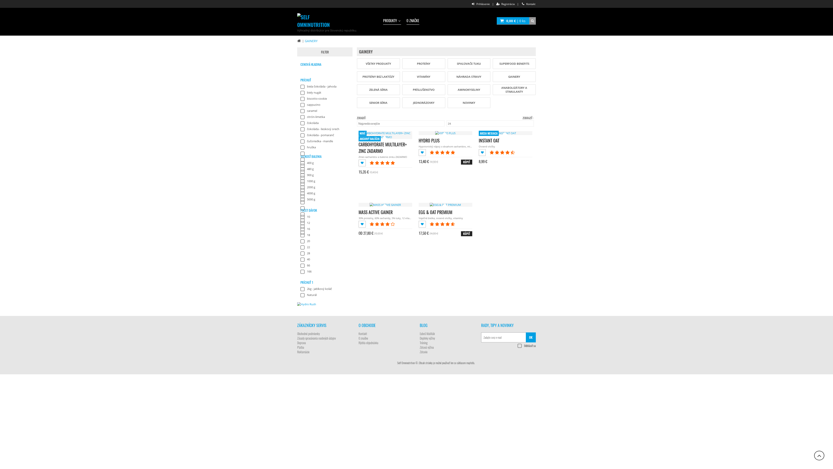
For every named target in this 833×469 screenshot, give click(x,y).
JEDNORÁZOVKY (424, 103)
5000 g (311, 199)
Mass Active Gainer (376, 212)
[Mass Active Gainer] (385, 205)
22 (308, 247)
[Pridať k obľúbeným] (362, 163)
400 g (310, 163)
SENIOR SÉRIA (378, 103)
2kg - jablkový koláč (319, 289)
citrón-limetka (316, 117)
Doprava (301, 342)
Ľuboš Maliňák (427, 333)
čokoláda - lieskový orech (323, 129)
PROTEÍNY (423, 64)
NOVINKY (469, 103)
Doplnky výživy (427, 338)
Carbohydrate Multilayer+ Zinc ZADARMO (383, 147)
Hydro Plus (429, 140)
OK (531, 337)
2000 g (311, 187)
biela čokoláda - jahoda (321, 86)
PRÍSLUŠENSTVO (424, 90)
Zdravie (424, 352)
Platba (300, 347)
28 (308, 253)
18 (308, 235)
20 (308, 241)
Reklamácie (303, 352)
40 (308, 259)
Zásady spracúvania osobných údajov (316, 338)
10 (308, 217)
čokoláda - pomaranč (320, 135)
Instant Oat (489, 140)
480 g (310, 169)
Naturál (312, 295)
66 (308, 265)
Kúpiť (466, 162)
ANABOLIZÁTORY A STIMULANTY (514, 90)
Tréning (424, 342)
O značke (413, 20)
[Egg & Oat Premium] (445, 205)
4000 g (311, 193)
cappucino (313, 105)
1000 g (311, 181)
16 (308, 229)
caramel (312, 111)
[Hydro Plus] (445, 133)
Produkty (390, 20)
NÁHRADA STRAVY (468, 77)
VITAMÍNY (423, 77)
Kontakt (363, 333)
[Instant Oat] (505, 133)
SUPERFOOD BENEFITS (514, 64)
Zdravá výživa (427, 347)
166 (309, 271)
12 (308, 223)
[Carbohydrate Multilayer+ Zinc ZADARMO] (385, 137)
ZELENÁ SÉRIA (378, 90)
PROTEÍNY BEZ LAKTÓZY (378, 77)
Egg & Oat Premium (435, 212)
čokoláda (313, 123)
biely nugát (314, 92)
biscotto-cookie (317, 99)
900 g (310, 175)
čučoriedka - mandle (320, 141)
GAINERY (311, 41)
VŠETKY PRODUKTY (378, 64)
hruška (311, 147)
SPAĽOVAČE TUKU (469, 64)
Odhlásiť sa (530, 345)
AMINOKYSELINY (469, 90)
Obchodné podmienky (308, 333)
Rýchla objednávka (368, 342)
